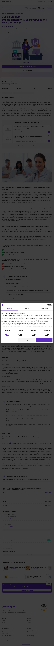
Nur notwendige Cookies (26, 340)
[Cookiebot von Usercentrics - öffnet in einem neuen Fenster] (46, 305)
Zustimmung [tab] (9, 308)
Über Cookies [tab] (44, 308)
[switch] (20, 335)
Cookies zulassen (44, 340)
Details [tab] (27, 308)
